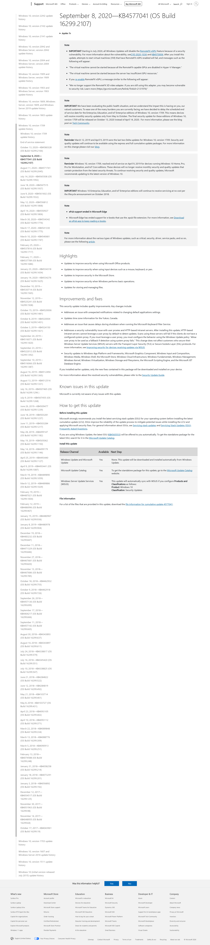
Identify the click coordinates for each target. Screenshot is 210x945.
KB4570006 (157, 54)
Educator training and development (87, 921)
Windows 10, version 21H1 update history (36, 38)
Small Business (110, 930)
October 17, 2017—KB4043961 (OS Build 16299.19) (36, 829)
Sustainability (174, 930)
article (92, 241)
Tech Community (80, 122)
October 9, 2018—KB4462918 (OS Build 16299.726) (35, 591)
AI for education (80, 930)
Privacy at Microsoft (176, 912)
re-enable (80, 79)
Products (72, 4)
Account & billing (100, 4)
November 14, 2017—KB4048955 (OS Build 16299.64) (31, 819)
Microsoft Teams (111, 921)
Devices (85, 4)
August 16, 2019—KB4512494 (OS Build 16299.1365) (35, 373)
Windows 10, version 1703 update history (35, 843)
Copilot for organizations (19, 916)
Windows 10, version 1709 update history (32, 127)
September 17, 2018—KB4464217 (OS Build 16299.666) (31, 614)
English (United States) (23, 938)
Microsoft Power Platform (114, 916)
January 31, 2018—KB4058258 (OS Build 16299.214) (35, 768)
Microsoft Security (111, 903)
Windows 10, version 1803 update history (35, 117)
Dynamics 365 (110, 907)
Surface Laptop (16, 903)
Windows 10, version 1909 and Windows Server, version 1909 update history (34, 77)
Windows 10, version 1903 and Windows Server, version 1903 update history (34, 91)
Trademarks (139, 939)
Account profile (49, 898)
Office (63, 4)
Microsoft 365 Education (83, 912)
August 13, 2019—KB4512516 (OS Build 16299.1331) (35, 382)
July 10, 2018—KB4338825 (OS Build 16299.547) (36, 670)
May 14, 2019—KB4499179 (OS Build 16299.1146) (34, 450)
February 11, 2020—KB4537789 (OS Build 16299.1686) (31, 260)
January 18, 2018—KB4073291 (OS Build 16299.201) (35, 776)
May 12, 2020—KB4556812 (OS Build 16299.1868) (34, 204)
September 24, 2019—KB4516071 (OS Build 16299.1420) (31, 339)
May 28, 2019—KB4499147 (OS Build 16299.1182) (34, 433)
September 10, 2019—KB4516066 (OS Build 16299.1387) (31, 363)
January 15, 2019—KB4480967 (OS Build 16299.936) (35, 517)
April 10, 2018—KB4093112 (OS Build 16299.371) (34, 721)
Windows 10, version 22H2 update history (36, 17)
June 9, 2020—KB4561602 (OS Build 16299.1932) (35, 195)
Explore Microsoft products (20, 926)
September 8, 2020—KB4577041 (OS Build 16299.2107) (31, 159)
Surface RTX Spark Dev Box (20, 912)
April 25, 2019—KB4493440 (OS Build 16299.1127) (34, 459)
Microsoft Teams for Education (85, 907)
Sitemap (91, 939)
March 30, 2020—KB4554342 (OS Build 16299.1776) (35, 221)
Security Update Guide (153, 374)
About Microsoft (175, 903)
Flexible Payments (50, 930)
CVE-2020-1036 (139, 54)
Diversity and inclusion (177, 921)
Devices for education (82, 903)
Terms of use (126, 939)
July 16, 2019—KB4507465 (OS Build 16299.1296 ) (36, 390)
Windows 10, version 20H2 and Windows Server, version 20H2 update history (34, 50)
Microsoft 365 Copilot (112, 926)
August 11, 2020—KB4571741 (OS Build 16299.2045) (35, 169)
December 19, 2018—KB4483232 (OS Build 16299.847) (31, 536)
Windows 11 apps (17, 930)
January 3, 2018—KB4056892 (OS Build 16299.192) (35, 785)
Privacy (116, 939)
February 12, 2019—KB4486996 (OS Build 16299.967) (31, 507)
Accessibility (174, 926)
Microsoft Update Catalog (101, 437)
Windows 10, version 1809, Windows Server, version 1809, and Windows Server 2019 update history (37, 105)
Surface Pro (14, 898)
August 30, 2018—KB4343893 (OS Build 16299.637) (35, 636)
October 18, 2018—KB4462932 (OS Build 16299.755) (36, 583)
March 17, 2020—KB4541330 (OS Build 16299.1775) (35, 229)
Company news (175, 907)
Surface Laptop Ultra (18, 907)
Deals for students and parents (86, 926)
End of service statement (32, 142)
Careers (172, 898)
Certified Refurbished (51, 921)
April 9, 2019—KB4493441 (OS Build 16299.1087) (35, 468)
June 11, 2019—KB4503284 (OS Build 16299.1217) (34, 425)
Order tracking (49, 916)
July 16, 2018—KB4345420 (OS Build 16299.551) (36, 661)
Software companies (145, 926)
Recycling (163, 939)
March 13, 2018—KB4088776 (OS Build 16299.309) (35, 739)
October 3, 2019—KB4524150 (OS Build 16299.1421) (35, 329)
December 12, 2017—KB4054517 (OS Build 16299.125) (31, 795)
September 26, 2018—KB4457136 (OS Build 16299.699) (31, 602)
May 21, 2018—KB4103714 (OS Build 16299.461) (34, 696)
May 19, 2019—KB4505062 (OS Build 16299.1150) (34, 442)
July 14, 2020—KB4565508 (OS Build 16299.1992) (36, 178)
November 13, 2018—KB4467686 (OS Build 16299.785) (31, 572)
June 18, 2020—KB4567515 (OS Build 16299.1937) (34, 186)
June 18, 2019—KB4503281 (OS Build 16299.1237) (34, 416)
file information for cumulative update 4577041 (149, 504)
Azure (140, 898)
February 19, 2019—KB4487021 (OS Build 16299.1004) (31, 495)
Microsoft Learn (143, 907)
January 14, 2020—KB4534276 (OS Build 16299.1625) (35, 279)
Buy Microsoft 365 (133, 4)
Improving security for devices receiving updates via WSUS (116, 347)
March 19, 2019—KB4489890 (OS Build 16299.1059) (35, 476)
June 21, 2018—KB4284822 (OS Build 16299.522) (34, 679)
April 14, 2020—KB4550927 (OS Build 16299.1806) (34, 212)
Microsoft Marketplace (146, 921)
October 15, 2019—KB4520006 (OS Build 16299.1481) (36, 312)
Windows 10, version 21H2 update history (36, 27)
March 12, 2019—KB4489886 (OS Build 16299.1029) (35, 485)
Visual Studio (142, 930)
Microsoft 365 (51, 4)
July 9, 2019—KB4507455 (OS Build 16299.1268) (35, 399)
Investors (173, 916)
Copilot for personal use (19, 921)
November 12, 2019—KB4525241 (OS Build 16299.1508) (31, 301)
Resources (115, 4)
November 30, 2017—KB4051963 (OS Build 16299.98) (31, 807)
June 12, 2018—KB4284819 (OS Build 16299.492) (34, 687)
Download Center (50, 903)
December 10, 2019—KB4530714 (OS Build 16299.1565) (31, 289)
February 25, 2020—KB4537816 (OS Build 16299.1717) (31, 248)
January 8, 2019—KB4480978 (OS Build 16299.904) (35, 526)
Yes (111, 883)
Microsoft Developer (145, 903)
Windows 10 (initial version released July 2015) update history (36, 873)
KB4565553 (114, 434)
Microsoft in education (83, 898)
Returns (46, 912)
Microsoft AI (109, 898)
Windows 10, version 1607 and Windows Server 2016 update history (37, 853)
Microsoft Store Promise (52, 926)
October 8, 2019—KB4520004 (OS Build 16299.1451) (35, 320)
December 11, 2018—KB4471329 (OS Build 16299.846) (31, 548)
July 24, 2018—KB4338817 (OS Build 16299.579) (36, 653)
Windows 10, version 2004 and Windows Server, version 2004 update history (34, 64)
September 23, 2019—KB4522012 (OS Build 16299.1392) (31, 351)
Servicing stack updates (144, 425)
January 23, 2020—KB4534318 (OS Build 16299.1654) (35, 270)
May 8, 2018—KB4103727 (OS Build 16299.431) (35, 704)
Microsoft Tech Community (147, 916)
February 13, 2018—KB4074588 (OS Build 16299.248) (31, 758)
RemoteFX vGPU (148, 50)
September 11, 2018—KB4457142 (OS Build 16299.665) (31, 626)
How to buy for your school (84, 916)
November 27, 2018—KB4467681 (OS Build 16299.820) (31, 560)
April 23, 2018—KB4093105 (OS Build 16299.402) (34, 713)
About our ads (175, 939)
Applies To (66, 33)
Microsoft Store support (52, 907)
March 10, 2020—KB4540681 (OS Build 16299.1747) (35, 238)
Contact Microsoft (103, 939)
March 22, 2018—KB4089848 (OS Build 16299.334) (35, 730)
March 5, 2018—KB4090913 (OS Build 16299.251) (34, 747)
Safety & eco (151, 939)
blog (97, 146)
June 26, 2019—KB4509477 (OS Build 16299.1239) (34, 408)
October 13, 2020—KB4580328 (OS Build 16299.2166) (36, 149)
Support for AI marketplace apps (149, 912)
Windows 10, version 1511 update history (35, 863)
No (129, 883)
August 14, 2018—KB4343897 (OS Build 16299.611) (35, 644)
